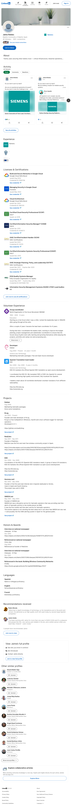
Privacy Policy (5, 794)
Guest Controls (40, 800)
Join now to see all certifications (16, 297)
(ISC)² (12, 215)
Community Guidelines (8, 803)
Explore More (34, 778)
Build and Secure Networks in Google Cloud (26, 174)
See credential (15, 183)
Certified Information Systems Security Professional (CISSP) (33, 251)
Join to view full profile (14, 659)
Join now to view (11, 633)
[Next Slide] (68, 100)
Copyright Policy (41, 797)
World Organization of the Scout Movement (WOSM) (27, 312)
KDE (11, 362)
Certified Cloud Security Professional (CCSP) (27, 212)
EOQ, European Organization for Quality (23, 278)
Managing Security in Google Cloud (23, 187)
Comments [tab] (15, 72)
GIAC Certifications (16, 240)
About (38, 788)
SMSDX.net (8, 496)
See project (8, 432)
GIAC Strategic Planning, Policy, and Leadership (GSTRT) (31, 263)
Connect (13, 675)
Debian (12, 348)
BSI (11, 289)
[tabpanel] (36, 100)
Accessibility (5, 791)
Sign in (66, 3)
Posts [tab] (6, 72)
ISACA (12, 226)
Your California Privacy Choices (45, 794)
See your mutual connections (18, 42)
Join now (56, 3)
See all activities (11, 130)
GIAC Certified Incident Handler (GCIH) (24, 237)
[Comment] (19, 123)
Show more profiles (9, 760)
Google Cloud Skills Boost (18, 176)
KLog (6, 413)
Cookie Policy (5, 797)
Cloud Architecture (17, 199)
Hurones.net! (9, 479)
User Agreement (41, 791)
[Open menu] (68, 27)
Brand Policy (5, 800)
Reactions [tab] (25, 72)
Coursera (13, 189)
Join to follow (9, 48)
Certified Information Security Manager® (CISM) (28, 224)
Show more (14, 340)
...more (31, 89)
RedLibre (7, 436)
